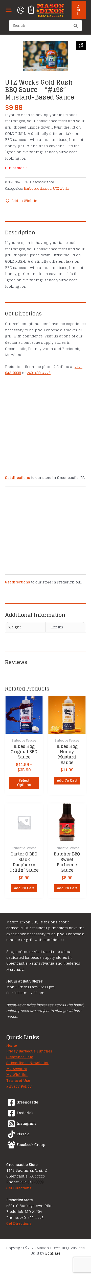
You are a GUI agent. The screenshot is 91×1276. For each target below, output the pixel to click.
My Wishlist (17, 1075)
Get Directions (19, 1188)
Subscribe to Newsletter (27, 1063)
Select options (24, 782)
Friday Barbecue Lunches (29, 1051)
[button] (79, 10)
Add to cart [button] (67, 780)
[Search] (76, 26)
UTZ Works (61, 188)
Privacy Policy (19, 1086)
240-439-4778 (39, 373)
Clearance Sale (19, 1057)
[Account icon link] (21, 10)
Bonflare (52, 1253)
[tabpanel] (45, 56)
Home (11, 1045)
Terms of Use (18, 1080)
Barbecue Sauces (37, 188)
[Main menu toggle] (8, 10)
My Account (16, 1069)
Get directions (17, 478)
